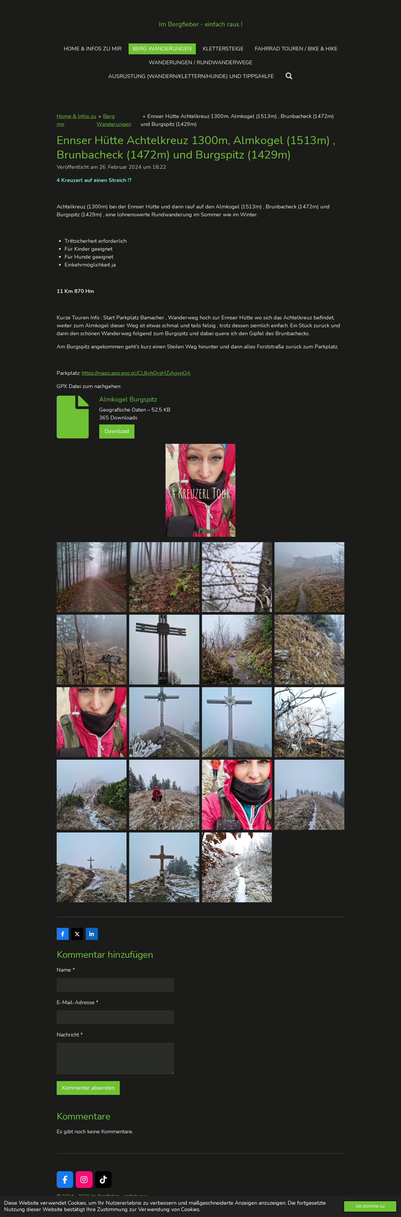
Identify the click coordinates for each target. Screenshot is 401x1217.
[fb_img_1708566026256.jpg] (309, 649)
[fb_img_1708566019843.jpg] (164, 649)
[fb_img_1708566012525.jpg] (237, 649)
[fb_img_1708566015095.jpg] (309, 577)
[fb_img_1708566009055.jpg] (237, 577)
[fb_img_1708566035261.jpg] (237, 722)
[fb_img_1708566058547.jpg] (309, 794)
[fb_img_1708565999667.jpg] (91, 577)
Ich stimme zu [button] (370, 1206)
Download (117, 431)
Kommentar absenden (88, 1087)
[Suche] (288, 76)
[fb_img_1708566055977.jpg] (164, 867)
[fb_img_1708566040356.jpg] (164, 794)
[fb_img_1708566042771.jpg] (91, 794)
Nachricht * (70, 1034)
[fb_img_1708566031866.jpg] (164, 722)
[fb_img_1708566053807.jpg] (91, 867)
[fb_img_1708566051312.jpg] (237, 794)
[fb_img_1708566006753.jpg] (164, 577)
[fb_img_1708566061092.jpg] (237, 867)
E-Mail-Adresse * (77, 1002)
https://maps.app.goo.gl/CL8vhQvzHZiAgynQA (136, 373)
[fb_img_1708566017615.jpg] (91, 649)
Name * (66, 969)
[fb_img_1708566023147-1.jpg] (91, 722)
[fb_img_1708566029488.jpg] (309, 722)
